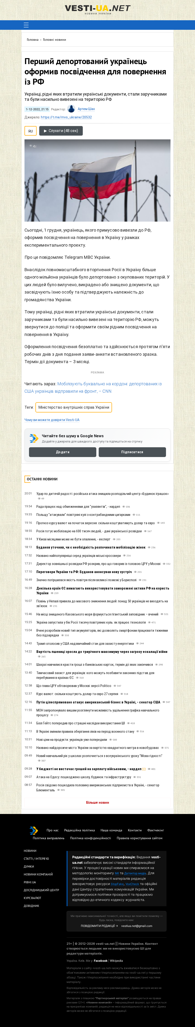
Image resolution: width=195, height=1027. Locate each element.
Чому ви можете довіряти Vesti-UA (51, 420)
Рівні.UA (30, 883)
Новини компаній (38, 875)
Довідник (31, 906)
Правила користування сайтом (139, 838)
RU (31, 130)
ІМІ (117, 873)
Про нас (52, 831)
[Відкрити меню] (26, 25)
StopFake (117, 884)
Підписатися (132, 452)
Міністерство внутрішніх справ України (73, 407)
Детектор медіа (135, 873)
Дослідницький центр (41, 890)
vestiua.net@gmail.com (136, 926)
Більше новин (97, 802)
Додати (62, 452)
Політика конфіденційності (90, 838)
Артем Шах (86, 109)
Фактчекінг (155, 831)
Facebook (100, 960)
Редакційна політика (79, 831)
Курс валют (32, 898)
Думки (29, 867)
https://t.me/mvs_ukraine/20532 (66, 117)
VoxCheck (132, 884)
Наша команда (111, 831)
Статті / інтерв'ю (36, 859)
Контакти (135, 831)
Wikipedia (116, 960)
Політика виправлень (48, 838)
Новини (30, 851)
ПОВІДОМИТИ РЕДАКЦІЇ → (99, 926)
